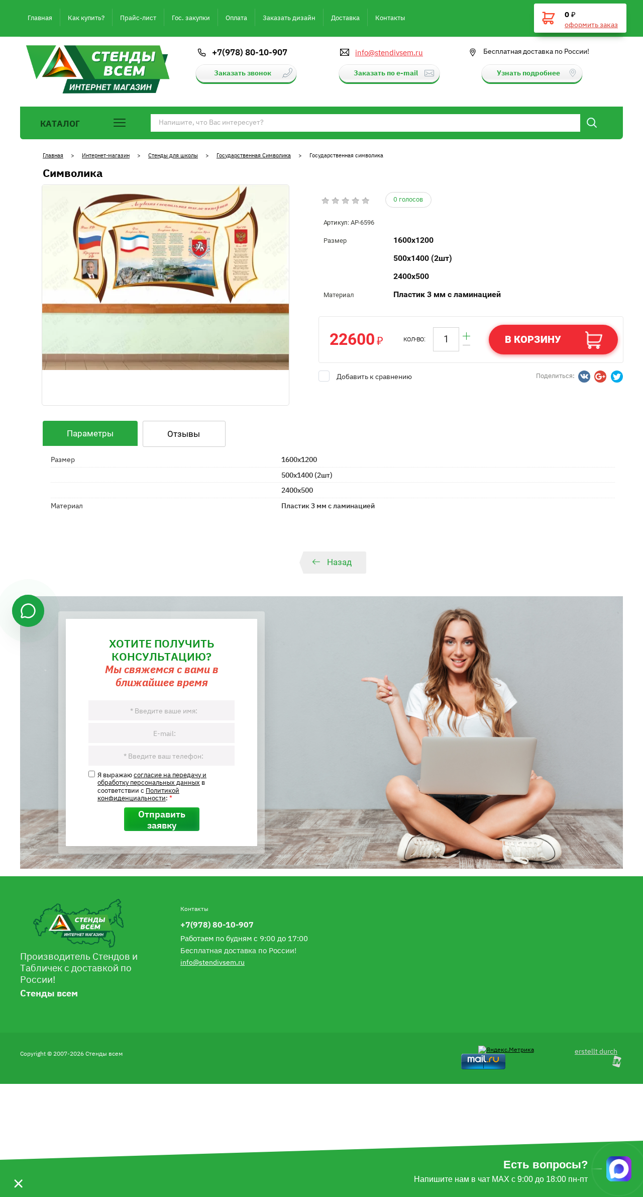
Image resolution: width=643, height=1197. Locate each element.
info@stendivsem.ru (389, 52)
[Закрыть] (18, 1169)
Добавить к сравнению (374, 376)
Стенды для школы (173, 155)
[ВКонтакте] (584, 377)
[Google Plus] (600, 377)
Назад (339, 562)
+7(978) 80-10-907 (249, 52)
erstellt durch (596, 1051)
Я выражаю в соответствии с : (151, 786)
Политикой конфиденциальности (138, 793)
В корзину (533, 339)
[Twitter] (617, 377)
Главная (53, 155)
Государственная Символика (254, 155)
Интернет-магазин (106, 155)
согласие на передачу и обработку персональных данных (151, 778)
